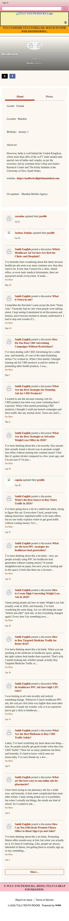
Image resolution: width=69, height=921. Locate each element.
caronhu (19, 216)
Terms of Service (45, 899)
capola (18, 479)
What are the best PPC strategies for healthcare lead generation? (37, 547)
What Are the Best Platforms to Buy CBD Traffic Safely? (37, 734)
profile (43, 216)
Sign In (5, 3)
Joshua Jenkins (23, 232)
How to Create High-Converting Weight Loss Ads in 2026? (37, 594)
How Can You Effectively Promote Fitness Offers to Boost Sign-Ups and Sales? (36, 828)
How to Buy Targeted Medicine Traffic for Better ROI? (36, 640)
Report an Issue (23, 899)
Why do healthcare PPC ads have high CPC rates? (37, 687)
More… (34, 871)
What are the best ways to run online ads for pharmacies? (37, 781)
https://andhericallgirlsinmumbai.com (38, 178)
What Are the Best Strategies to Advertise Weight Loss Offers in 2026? (37, 436)
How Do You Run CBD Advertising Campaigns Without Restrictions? (36, 343)
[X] (5, 76)
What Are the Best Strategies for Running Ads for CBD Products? (37, 390)
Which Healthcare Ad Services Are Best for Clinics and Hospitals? (37, 253)
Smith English (23, 249)
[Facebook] (12, 76)
